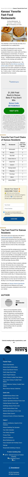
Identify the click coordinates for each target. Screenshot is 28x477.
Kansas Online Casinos (9, 413)
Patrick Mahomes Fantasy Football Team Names (13, 385)
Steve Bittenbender (13, 21)
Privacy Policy (6, 435)
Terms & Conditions (8, 437)
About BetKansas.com (8, 440)
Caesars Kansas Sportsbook (16, 283)
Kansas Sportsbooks (8, 364)
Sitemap (5, 445)
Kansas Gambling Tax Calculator (11, 427)
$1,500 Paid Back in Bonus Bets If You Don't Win (13, 96)
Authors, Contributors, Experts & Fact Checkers (12, 424)
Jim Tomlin (19, 24)
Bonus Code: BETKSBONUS (14, 104)
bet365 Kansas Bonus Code (10, 408)
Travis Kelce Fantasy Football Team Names (12, 380)
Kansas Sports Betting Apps (10, 367)
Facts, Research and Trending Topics (12, 442)
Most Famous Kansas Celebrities (11, 388)
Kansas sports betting (7, 237)
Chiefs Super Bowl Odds (9, 372)
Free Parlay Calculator (8, 432)
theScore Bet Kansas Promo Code (12, 411)
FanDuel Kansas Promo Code (10, 403)
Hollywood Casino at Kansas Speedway (13, 416)
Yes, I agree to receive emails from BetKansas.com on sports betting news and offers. (14, 213)
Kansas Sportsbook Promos (10, 369)
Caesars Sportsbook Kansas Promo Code (14, 400)
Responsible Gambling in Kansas (11, 448)
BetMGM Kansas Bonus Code (10, 395)
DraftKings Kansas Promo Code (11, 406)
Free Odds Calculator (8, 430)
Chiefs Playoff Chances (9, 375)
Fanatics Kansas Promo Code (10, 398)
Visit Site (14, 111)
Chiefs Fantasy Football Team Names (13, 377)
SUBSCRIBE (14, 219)
